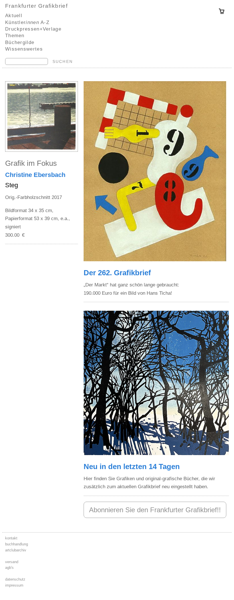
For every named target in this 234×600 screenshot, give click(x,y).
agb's (9, 567)
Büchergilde (19, 42)
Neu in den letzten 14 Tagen (132, 467)
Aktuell (13, 15)
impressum (14, 585)
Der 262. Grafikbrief (117, 273)
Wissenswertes (24, 49)
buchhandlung (16, 544)
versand (11, 562)
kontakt (11, 538)
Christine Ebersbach (35, 174)
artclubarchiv (15, 550)
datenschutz (15, 579)
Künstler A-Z (27, 22)
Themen (15, 35)
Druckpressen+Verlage (33, 29)
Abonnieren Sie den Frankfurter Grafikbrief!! (155, 510)
